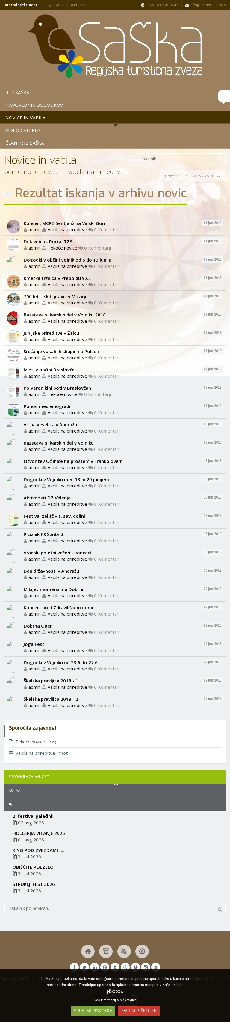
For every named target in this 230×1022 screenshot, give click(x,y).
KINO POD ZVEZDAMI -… (38, 850)
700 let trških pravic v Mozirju (56, 296)
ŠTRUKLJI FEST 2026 (34, 884)
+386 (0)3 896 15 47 (161, 4)
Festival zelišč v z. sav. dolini (54, 516)
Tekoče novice (62, 248)
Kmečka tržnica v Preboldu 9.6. (57, 278)
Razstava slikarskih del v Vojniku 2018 (65, 315)
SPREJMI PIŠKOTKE (93, 1011)
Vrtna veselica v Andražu (50, 424)
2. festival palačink (33, 816)
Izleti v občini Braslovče (49, 370)
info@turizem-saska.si (208, 4)
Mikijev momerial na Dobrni (53, 589)
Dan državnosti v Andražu (51, 571)
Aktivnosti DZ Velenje (47, 498)
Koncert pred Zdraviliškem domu (59, 607)
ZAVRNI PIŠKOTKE (139, 1011)
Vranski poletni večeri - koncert (58, 553)
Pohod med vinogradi (47, 406)
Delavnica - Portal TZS (48, 241)
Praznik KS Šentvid (43, 534)
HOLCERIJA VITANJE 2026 (39, 833)
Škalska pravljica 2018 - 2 (51, 699)
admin (34, 229)
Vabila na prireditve (67, 229)
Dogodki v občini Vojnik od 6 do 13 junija (67, 260)
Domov (171, 176)
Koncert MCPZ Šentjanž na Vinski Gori (64, 223)
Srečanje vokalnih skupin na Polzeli (61, 351)
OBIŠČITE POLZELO (33, 867)
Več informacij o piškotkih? (115, 1000)
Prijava (79, 4)
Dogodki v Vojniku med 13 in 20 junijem (66, 479)
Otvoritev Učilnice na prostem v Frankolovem (73, 461)
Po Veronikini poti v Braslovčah (57, 388)
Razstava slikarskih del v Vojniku (59, 443)
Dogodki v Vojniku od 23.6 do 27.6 (61, 662)
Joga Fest (34, 644)
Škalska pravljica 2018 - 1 (51, 681)
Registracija (54, 4)
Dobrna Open (38, 626)
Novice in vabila (196, 176)
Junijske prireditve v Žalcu (51, 333)
